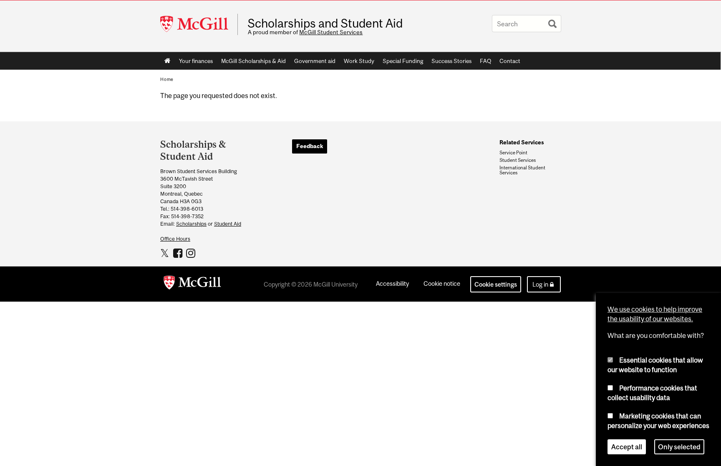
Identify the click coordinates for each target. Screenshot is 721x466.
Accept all (626, 447)
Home (167, 61)
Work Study (359, 61)
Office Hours (175, 239)
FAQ (485, 61)
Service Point (513, 152)
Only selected (679, 447)
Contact (509, 61)
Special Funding (403, 61)
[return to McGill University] (192, 284)
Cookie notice (442, 283)
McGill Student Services (331, 32)
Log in (540, 284)
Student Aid (227, 224)
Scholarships (191, 224)
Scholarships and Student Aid (325, 23)
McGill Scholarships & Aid (253, 61)
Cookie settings (495, 284)
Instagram (191, 253)
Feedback (309, 146)
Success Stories (451, 61)
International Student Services (522, 170)
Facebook (178, 253)
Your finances (196, 61)
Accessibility (392, 283)
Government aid (314, 61)
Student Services (517, 160)
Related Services (521, 142)
